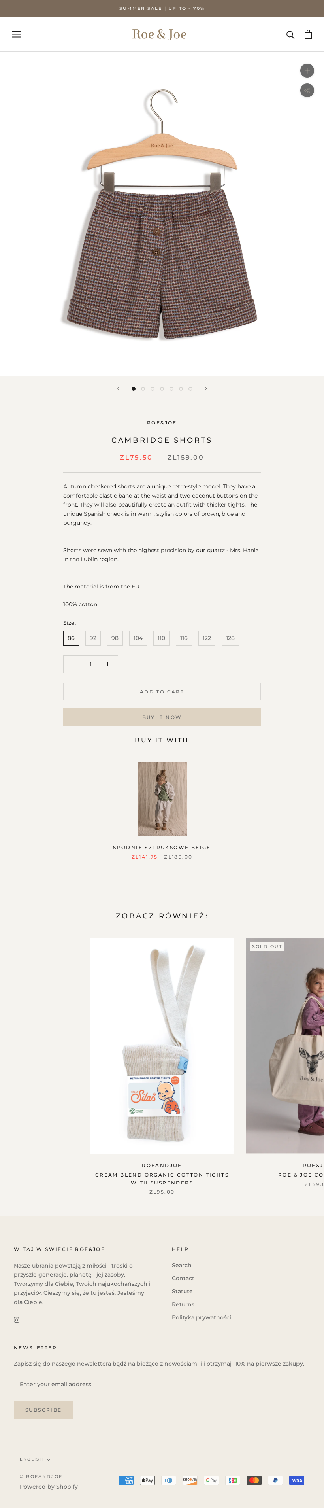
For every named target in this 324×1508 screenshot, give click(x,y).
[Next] (206, 388)
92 (93, 637)
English (31, 1459)
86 (71, 637)
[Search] (290, 34)
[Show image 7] (190, 389)
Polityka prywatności (201, 1317)
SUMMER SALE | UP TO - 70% (162, 8)
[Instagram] (16, 1319)
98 (115, 637)
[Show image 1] (134, 389)
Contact (183, 1278)
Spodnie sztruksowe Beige (162, 847)
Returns (183, 1304)
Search (182, 1265)
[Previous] (118, 388)
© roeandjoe (41, 1476)
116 (184, 637)
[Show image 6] (181, 389)
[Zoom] (307, 71)
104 (138, 637)
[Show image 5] (171, 389)
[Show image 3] (152, 389)
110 (161, 637)
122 (207, 637)
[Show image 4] (162, 389)
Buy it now (162, 717)
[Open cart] (308, 34)
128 (230, 637)
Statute (182, 1291)
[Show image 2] (143, 389)
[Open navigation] (16, 34)
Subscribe (43, 1410)
